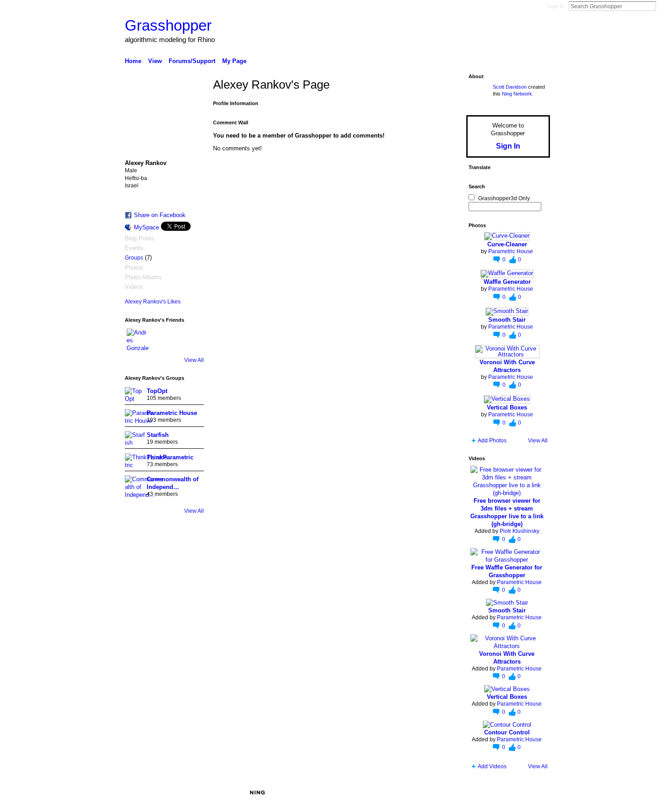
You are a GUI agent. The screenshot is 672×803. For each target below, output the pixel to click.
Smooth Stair (507, 319)
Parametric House (172, 412)
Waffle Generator (507, 281)
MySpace (146, 227)
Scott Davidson (510, 87)
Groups (134, 258)
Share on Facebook (160, 215)
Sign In (555, 6)
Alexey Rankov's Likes (153, 301)
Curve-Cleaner (507, 244)
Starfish (158, 434)
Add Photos (492, 440)
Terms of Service (529, 792)
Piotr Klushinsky (519, 531)
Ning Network (517, 93)
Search (663, 6)
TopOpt (157, 391)
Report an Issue (482, 792)
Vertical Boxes (507, 407)
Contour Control (507, 732)
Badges (446, 792)
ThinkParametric (170, 457)
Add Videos (492, 766)
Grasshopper (168, 25)
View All (194, 360)
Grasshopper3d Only (504, 198)
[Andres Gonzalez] (138, 340)
